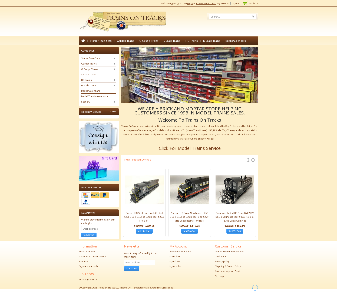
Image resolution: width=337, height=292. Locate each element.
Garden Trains (125, 40)
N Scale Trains (211, 40)
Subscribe (89, 234)
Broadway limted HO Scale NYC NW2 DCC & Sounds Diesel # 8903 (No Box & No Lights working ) (235, 216)
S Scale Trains (172, 40)
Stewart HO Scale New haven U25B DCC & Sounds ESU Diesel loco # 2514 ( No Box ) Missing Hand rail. (189, 216)
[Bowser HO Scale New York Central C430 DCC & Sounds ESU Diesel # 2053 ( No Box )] (144, 191)
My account (223, 3)
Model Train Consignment (92, 256)
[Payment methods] (99, 199)
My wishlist (175, 266)
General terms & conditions (229, 251)
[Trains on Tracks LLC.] (122, 21)
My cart (236, 3)
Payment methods (88, 266)
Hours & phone (87, 251)
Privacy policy (222, 261)
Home (83, 40)
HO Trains (191, 40)
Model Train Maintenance (94, 96)
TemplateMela (140, 287)
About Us (83, 261)
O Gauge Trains (148, 40)
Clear (113, 111)
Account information (180, 251)
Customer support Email (227, 271)
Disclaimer (220, 256)
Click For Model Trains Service (190, 148)
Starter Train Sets (101, 40)
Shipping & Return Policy (228, 266)
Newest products (88, 279)
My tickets (175, 261)
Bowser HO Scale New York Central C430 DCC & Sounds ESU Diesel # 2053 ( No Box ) (144, 216)
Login (190, 3)
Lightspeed (167, 287)
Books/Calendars (235, 40)
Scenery (85, 101)
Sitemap (219, 276)
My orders (175, 256)
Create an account (206, 3)
